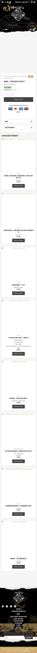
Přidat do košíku (18, 99)
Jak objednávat (18, 623)
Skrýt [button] (28, 651)
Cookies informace (18, 619)
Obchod (10, 76)
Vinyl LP (19, 76)
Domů (5, 76)
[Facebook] (2, 2)
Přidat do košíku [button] (18, 185)
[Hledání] (28, 25)
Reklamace (18, 627)
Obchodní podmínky (18, 621)
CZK (28, 2)
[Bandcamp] (10, 2)
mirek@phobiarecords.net (19, 611)
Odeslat (29, 637)
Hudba (14, 76)
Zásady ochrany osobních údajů (18, 617)
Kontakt (19, 625)
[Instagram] (7, 2)
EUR (26, 2)
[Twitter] (5, 2)
